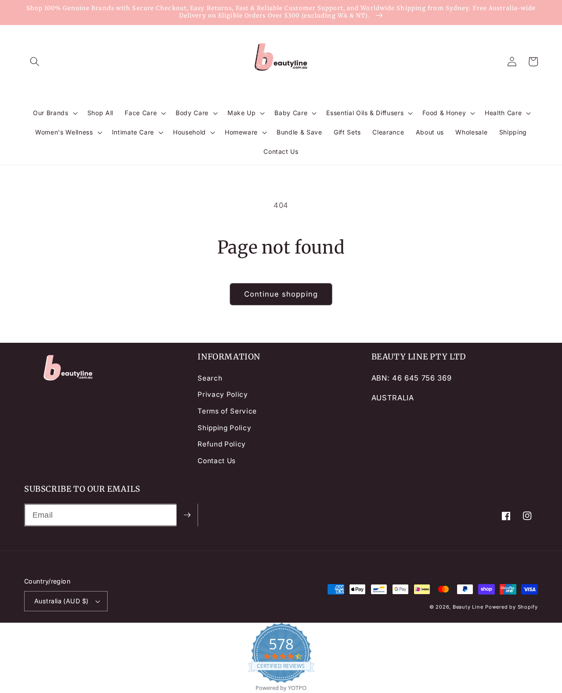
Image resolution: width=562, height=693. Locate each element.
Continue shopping (281, 294)
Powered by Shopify (511, 607)
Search (210, 378)
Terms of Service (227, 411)
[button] (34, 61)
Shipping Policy (224, 428)
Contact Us (217, 461)
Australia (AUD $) (61, 601)
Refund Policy (222, 444)
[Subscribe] (187, 515)
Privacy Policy (223, 394)
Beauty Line (468, 607)
